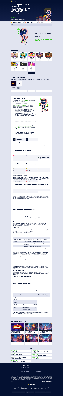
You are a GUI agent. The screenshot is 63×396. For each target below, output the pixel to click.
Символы (25, 368)
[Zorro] (23, 66)
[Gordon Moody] (30, 388)
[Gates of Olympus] (15, 56)
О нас (39, 367)
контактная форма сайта (25, 100)
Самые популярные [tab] (14, 50)
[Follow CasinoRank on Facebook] (43, 381)
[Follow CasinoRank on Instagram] (44, 381)
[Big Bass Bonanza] (23, 56)
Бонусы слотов (29, 1)
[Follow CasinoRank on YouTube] (48, 381)
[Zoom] (31, 66)
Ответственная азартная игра (17, 260)
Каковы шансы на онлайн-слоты (25, 370)
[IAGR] (15, 388)
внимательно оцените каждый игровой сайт (20, 105)
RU (11, 381)
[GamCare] (24, 388)
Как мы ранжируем (38, 371)
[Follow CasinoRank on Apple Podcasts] (51, 381)
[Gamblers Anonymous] (19, 388)
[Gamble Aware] (40, 388)
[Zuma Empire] (15, 66)
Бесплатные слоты (45, 1)
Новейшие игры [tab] (22, 50)
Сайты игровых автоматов (37, 1)
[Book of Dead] (48, 56)
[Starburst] (40, 56)
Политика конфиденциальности (38, 368)
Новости (51, 1)
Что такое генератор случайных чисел (25, 372)
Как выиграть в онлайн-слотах (25, 371)
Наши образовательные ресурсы (33, 145)
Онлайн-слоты (23, 1)
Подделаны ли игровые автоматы (25, 367)
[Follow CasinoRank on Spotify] (50, 381)
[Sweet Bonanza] (31, 56)
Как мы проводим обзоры (38, 370)
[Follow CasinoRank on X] (46, 381)
